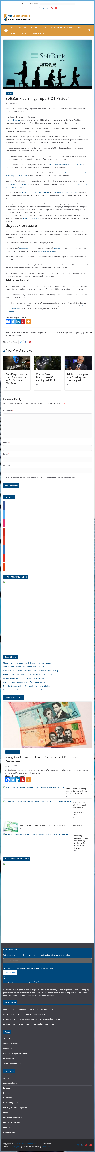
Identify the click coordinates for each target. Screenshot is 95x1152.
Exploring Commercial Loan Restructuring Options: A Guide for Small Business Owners (81, 842)
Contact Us (37, 33)
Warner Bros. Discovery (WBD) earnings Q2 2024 (45, 377)
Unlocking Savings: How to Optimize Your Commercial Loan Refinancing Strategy (51, 825)
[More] (28, 321)
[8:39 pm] (73, 817)
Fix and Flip (36, 28)
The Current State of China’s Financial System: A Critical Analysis (26, 334)
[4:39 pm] (68, 384)
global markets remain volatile (65, 192)
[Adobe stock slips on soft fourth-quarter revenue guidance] (78, 357)
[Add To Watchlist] (19, 120)
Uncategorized (9, 1132)
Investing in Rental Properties (58, 28)
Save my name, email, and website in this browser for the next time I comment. (40, 477)
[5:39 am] (21, 828)
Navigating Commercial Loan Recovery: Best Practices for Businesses (43, 759)
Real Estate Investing (11, 1122)
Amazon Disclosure (10, 1044)
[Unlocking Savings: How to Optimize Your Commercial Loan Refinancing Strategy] (10, 826)
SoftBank (57, 248)
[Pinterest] (23, 321)
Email (6, 454)
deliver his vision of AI (30, 218)
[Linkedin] (18, 321)
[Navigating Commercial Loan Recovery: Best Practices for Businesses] (47, 725)
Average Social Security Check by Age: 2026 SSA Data (23, 667)
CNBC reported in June (46, 251)
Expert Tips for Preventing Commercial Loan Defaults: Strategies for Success (76, 791)
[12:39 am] (6, 387)
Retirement (7, 1127)
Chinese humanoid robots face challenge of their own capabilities (28, 663)
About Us (7, 1039)
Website (6, 465)
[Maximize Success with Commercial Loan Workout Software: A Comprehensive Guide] (37, 810)
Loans (78, 28)
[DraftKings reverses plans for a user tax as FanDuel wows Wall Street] (16, 357)
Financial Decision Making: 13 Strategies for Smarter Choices (26, 686)
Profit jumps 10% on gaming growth (73, 332)
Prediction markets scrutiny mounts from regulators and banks (27, 674)
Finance (24, 33)
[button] (43, 33)
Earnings (9, 93)
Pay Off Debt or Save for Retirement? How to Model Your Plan (27, 678)
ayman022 (13, 103)
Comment (8, 410)
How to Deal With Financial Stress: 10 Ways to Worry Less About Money (30, 670)
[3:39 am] (37, 384)
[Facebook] (8, 321)
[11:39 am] (67, 796)
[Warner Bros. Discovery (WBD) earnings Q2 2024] (47, 357)
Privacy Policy (8, 1058)
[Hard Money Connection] (6, 30)
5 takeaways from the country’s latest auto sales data (23, 690)
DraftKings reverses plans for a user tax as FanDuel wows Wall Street (16, 379)
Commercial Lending (12, 752)
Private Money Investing (12, 1117)
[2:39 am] (6, 766)
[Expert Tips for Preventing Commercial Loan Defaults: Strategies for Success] (33, 792)
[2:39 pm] (6, 103)
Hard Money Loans (19, 28)
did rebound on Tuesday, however (35, 192)
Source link (10, 312)
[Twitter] (13, 321)
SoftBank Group (12, 120)
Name (6, 442)
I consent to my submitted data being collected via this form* (30, 968)
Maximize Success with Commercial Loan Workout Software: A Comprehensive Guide (80, 808)
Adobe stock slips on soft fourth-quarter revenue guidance (78, 377)
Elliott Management (27, 248)
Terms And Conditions (12, 1063)
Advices (14, 33)
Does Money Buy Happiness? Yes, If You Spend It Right (24, 682)
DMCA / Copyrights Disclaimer (15, 1053)
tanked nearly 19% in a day (16, 184)
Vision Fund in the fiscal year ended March (65, 164)
